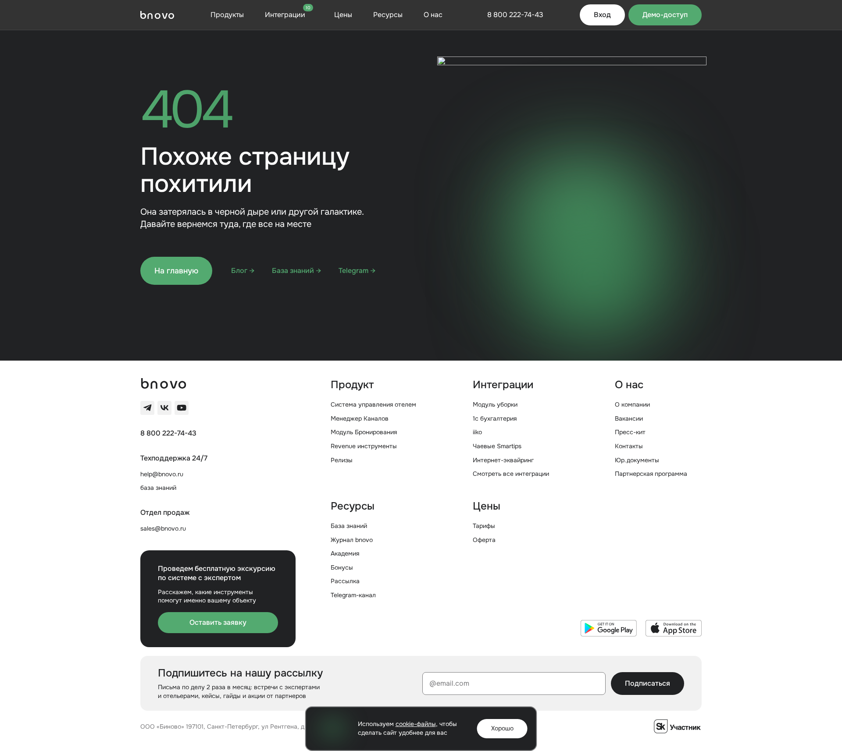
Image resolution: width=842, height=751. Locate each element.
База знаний (349, 526)
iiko (477, 432)
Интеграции (287, 14)
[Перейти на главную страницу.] (157, 15)
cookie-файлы (416, 724)
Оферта (484, 540)
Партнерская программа (651, 474)
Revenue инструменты (364, 446)
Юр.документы (637, 460)
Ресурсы (388, 14)
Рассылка (345, 581)
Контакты (629, 446)
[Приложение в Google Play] (609, 628)
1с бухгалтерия (495, 418)
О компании (632, 404)
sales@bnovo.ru (163, 528)
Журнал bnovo (352, 540)
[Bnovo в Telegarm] (147, 408)
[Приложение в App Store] (674, 628)
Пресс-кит (630, 432)
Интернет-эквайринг (503, 460)
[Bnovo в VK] (164, 408)
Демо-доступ (665, 14)
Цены (343, 14)
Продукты (227, 14)
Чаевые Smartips (497, 446)
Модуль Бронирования (364, 432)
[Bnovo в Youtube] (182, 408)
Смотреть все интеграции (511, 474)
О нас (433, 14)
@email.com (449, 683)
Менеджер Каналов (360, 418)
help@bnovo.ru (161, 474)
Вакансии (629, 418)
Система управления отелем (373, 404)
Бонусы (342, 567)
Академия (345, 553)
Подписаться (647, 683)
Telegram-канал (353, 595)
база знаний (158, 488)
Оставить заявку (217, 622)
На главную (176, 271)
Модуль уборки (495, 404)
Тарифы (484, 526)
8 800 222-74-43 (168, 433)
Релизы (342, 460)
